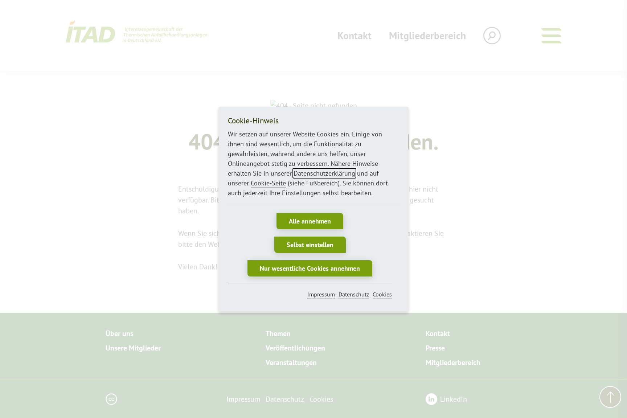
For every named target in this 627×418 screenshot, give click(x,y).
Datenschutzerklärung (324, 173)
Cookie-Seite (268, 183)
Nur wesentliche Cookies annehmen (310, 268)
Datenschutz (354, 294)
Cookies (382, 294)
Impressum (321, 294)
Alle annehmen (310, 221)
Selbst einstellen (310, 245)
